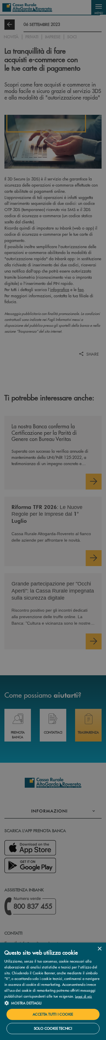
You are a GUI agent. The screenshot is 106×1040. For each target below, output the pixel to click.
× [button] (99, 949)
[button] (53, 1002)
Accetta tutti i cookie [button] (53, 1014)
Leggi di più (83, 996)
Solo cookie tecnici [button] (53, 1028)
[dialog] (53, 991)
